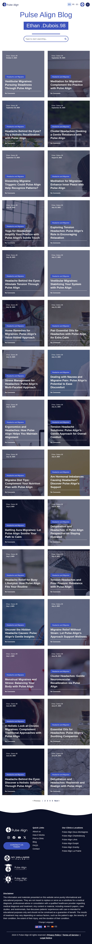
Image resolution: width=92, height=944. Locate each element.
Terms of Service (70, 935)
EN (69, 4)
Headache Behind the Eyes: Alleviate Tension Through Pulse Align (22, 284)
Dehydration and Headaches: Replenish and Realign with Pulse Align (67, 783)
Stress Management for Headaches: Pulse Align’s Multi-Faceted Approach (21, 384)
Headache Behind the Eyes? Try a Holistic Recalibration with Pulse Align (23, 135)
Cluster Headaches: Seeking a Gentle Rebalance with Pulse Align (68, 135)
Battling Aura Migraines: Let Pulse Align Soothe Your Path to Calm (23, 533)
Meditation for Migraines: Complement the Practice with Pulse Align (66, 85)
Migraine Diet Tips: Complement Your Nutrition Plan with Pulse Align (22, 483)
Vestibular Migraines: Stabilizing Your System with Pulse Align (65, 284)
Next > (56, 801)
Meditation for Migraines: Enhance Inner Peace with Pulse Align (67, 184)
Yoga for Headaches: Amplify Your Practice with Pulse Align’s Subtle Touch (22, 234)
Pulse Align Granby (70, 847)
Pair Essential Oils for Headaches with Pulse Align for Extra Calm (68, 334)
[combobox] (43, 39)
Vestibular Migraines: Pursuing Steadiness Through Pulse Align (18, 85)
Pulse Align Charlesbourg (73, 836)
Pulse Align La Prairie (71, 851)
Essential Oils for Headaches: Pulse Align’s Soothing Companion (66, 733)
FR (73, 4)
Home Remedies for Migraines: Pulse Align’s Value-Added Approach (20, 334)
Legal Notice (46, 938)
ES (77, 4)
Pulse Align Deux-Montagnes (75, 832)
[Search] (65, 39)
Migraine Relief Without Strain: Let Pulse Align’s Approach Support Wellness (68, 633)
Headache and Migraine (15, 77)
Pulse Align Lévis (69, 839)
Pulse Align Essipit (70, 843)
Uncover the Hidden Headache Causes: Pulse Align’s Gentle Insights (21, 633)
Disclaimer (8, 893)
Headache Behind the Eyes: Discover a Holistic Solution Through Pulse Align (23, 783)
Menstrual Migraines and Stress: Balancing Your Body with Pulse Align (21, 683)
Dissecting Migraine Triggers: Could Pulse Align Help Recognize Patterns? (23, 184)
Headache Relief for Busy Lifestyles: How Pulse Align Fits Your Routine (22, 583)
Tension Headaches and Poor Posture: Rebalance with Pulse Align (66, 583)
